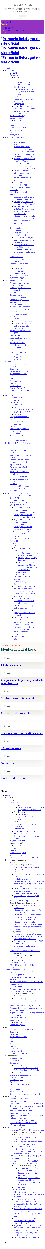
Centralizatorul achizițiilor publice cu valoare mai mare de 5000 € (25, 240)
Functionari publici (21, 271)
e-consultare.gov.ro (17, 359)
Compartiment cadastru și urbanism (23, 1075)
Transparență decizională (15, 280)
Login (3, 21)
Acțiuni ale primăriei (17, 130)
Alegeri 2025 (19, 357)
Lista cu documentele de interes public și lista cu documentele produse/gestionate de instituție (23, 175)
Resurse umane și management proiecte (18, 439)
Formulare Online (16, 383)
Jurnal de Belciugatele (18, 127)
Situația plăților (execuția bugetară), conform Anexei (24, 202)
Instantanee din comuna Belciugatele (24, 857)
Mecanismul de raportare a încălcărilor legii (20, 456)
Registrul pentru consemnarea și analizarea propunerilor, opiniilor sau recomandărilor (20, 298)
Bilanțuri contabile (16, 228)
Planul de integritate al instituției (22, 1111)
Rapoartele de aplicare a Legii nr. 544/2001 (23, 183)
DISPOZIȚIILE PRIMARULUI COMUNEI (25, 1161)
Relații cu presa (15, 369)
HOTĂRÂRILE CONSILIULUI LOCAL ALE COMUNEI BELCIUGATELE (20, 533)
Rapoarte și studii (16, 118)
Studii (16, 123)
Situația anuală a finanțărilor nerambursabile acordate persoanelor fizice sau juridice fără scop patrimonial (24, 221)
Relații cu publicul (16, 436)
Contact (8, 362)
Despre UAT (10, 70)
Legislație (13, 72)
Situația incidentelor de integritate (22, 1120)
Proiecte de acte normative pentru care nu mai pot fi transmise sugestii (20, 309)
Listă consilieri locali (26, 89)
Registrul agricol (16, 402)
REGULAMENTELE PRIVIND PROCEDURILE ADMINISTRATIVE (19, 502)
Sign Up (8, 21)
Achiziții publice (15, 230)
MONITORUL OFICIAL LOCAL (17, 493)
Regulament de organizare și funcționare (24, 100)
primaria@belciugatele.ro (14, 30)
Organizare (14, 96)
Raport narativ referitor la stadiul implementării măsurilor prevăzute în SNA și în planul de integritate (20, 475)
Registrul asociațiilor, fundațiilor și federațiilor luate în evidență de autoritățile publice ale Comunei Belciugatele (19, 347)
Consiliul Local (19, 87)
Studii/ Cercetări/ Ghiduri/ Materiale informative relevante (19, 488)
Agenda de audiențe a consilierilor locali (26, 93)
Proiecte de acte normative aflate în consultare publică (20, 284)
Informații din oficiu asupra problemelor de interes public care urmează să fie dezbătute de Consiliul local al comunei (24, 591)
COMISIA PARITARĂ (17, 273)
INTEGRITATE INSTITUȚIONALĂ (18, 443)
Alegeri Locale (15, 354)
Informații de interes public (15, 137)
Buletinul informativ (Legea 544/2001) (24, 900)
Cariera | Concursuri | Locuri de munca (22, 112)
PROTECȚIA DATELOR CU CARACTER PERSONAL (20, 277)
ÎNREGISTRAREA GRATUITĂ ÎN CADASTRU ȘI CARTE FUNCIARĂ (24, 409)
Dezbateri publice (16, 304)
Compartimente (11, 395)
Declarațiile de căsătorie (23, 617)
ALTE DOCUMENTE (17, 574)
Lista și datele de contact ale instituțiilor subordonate (24, 107)
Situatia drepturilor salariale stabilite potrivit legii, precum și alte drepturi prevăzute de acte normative (29, 566)
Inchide (22, 16)
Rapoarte (17, 120)
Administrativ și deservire (19, 428)
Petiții (12, 376)
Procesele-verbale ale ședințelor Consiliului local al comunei (24, 612)
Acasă (7, 68)
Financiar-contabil (16, 421)
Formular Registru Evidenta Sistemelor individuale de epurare (20, 390)
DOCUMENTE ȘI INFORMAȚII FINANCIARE (20, 544)
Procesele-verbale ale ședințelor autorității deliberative (22, 326)
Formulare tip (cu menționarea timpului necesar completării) (18, 259)
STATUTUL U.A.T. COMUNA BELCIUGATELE (20, 496)
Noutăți (12, 139)
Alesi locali (18, 268)
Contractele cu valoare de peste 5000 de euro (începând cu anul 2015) (24, 247)
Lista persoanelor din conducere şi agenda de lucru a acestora (27, 82)
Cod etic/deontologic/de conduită (22, 1099)
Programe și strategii (17, 115)
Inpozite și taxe (15, 431)
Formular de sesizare (18, 378)
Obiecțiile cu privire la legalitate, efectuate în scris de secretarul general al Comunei (24, 580)
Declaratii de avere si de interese (26, 1237)
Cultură (12, 426)
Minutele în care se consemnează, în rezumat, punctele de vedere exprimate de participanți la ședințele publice (24, 603)
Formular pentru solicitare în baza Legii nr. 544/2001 (25, 155)
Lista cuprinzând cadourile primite (23, 1101)
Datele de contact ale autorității (22, 1029)
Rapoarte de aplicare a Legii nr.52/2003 (25, 1005)
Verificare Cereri (16, 381)
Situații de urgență (16, 424)
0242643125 (10, 28)
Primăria (17, 77)
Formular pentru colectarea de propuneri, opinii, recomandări (20, 290)
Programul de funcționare (19, 371)
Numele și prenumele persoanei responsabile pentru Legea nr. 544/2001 (24, 149)
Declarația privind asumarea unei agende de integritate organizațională (20, 462)
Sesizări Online (15, 385)
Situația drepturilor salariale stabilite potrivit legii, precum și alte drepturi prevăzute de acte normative (24, 210)
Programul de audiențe (18, 374)
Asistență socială (16, 397)
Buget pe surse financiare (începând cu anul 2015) (24, 198)
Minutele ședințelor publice (24, 321)
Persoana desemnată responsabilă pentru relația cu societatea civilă (20, 337)
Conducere (14, 75)
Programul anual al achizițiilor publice (21, 234)
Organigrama (19, 104)
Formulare (18, 405)
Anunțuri (17, 319)
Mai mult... (22, 18)
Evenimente (14, 125)
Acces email (5, 24)
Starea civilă (14, 400)
